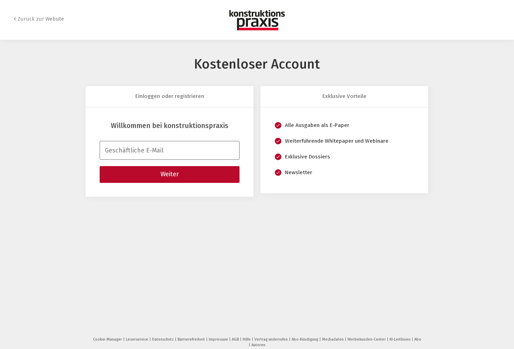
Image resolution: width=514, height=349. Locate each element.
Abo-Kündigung (305, 339)
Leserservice (137, 339)
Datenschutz (163, 339)
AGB (236, 339)
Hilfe (247, 339)
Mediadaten (333, 339)
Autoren (258, 345)
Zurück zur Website (40, 19)
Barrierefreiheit (192, 339)
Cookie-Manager (108, 339)
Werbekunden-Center (367, 339)
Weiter (169, 174)
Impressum (219, 339)
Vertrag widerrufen (272, 339)
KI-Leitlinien (401, 339)
